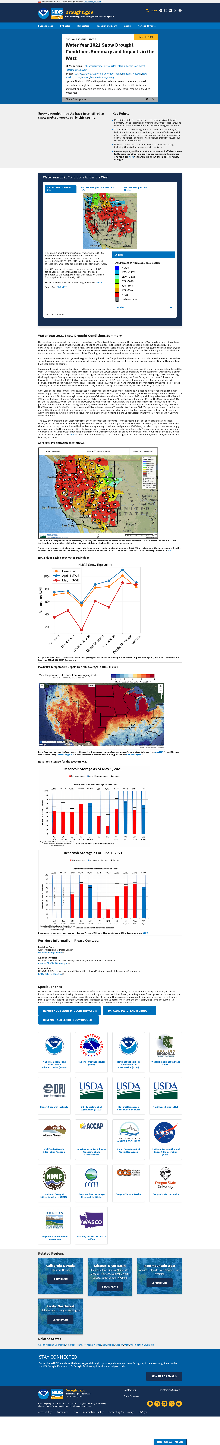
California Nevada (93, 66)
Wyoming (109, 77)
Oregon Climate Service (128, 1194)
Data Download (132, 1396)
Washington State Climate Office (91, 1238)
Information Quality (93, 1412)
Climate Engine (64, 754)
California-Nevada (60, 1265)
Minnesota (122, 1270)
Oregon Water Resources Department (54, 1238)
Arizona (87, 73)
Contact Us (130, 1390)
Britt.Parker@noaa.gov (50, 973)
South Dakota (108, 1277)
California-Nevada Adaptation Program (54, 1150)
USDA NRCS (61, 287)
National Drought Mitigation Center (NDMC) (54, 1195)
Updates (120, 307)
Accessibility (45, 1412)
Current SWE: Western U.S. (59, 188)
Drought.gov (79, 12)
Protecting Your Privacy (121, 1412)
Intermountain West (76, 70)
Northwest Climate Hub (166, 1106)
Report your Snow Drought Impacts (68, 1011)
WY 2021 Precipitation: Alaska (136, 188)
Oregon (85, 77)
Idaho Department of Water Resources (128, 1150)
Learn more (60, 1279)
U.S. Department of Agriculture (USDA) (91, 1108)
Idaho (118, 73)
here (131, 156)
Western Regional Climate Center (165, 1063)
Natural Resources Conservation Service (128, 1108)
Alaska (78, 73)
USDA (145, 933)
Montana (127, 73)
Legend (119, 254)
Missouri (95, 1274)
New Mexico (165, 1270)
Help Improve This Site (170, 1442)
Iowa (104, 1270)
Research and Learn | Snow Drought (68, 1020)
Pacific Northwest (135, 66)
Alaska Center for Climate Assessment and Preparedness (91, 1152)
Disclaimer (62, 1412)
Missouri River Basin (114, 66)
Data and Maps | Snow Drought (129, 1011)
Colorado (109, 73)
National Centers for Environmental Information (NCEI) (128, 1064)
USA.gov (142, 1412)
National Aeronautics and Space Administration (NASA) (166, 1152)
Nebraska (116, 1274)
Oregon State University (166, 1194)
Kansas (112, 1270)
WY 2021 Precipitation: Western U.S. (97, 188)
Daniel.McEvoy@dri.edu (50, 952)
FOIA (75, 1412)
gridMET (159, 752)
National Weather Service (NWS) (91, 1063)
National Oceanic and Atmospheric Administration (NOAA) (54, 1064)
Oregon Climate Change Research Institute (91, 1195)
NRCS (99, 282)
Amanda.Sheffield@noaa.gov (52, 963)
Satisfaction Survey (169, 1390)
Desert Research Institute (54, 1106)
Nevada (137, 73)
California (97, 73)
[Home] (57, 13)
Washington (96, 77)
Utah (77, 77)
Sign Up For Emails (164, 1376)
